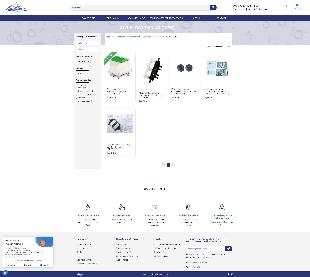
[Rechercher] (213, 8)
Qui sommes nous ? (85, 244)
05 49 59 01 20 (248, 6)
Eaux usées (121, 244)
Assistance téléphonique (127, 256)
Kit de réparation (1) (85, 91)
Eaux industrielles (124, 252)
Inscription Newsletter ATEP (89, 263)
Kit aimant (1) (82, 98)
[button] (286, 7)
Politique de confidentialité (164, 248)
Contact (80, 252)
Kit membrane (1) (84, 94)
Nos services (122, 260)
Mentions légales (160, 256)
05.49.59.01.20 (195, 267)
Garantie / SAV (160, 252)
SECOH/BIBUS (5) (85, 61)
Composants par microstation (128, 36)
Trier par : (207, 47)
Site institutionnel (84, 260)
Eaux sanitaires (123, 248)
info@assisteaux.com (197, 262)
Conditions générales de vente (166, 244)
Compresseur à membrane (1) (84, 86)
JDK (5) (81, 73)
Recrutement (82, 248)
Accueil (110, 36)
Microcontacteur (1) (85, 101)
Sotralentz (147, 36)
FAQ (78, 256)
